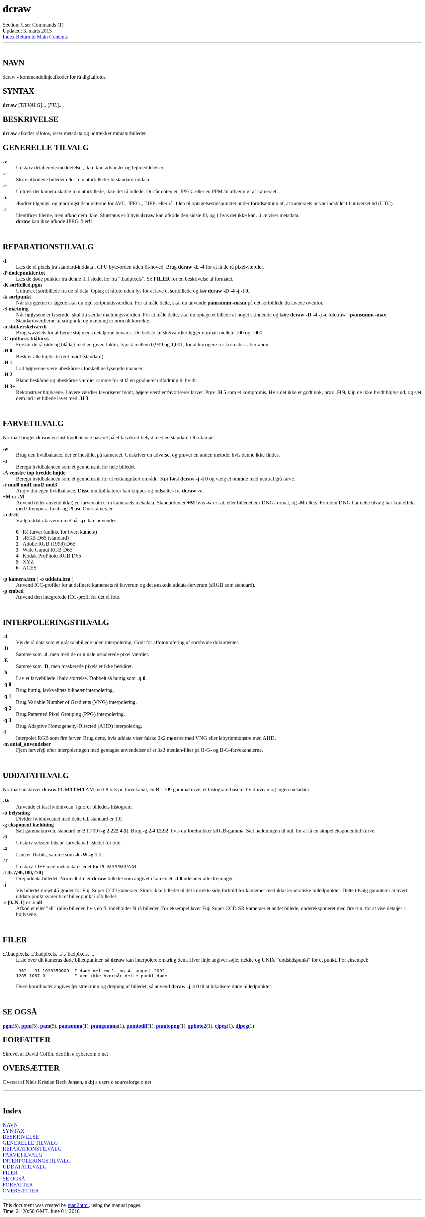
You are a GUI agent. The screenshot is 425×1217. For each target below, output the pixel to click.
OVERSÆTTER (21, 1190)
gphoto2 (197, 1026)
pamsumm (70, 1026)
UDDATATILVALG (25, 1167)
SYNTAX (14, 1131)
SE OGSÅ (14, 1178)
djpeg (241, 1026)
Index (9, 37)
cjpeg (221, 1026)
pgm (8, 1026)
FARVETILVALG (22, 1155)
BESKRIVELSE (21, 1137)
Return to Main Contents (42, 37)
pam (45, 1026)
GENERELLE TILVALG (30, 1143)
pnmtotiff (137, 1026)
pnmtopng (167, 1026)
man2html (78, 1205)
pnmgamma (104, 1026)
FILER (10, 1172)
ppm (26, 1026)
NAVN (10, 1125)
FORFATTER (18, 1184)
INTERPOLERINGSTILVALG (37, 1161)
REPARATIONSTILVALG (32, 1149)
